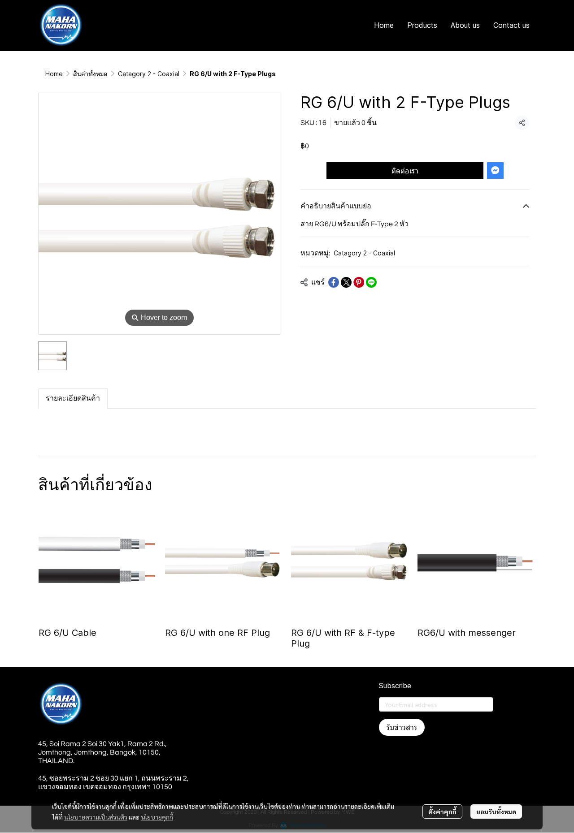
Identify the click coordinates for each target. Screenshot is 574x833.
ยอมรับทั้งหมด (496, 811)
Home (54, 74)
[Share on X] (346, 282)
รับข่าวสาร (402, 727)
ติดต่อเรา (404, 170)
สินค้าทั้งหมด (90, 74)
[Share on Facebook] (333, 282)
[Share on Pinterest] (358, 282)
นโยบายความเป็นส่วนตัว (95, 817)
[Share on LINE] (371, 282)
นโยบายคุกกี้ (157, 817)
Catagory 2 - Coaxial (148, 74)
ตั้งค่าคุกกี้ (442, 811)
